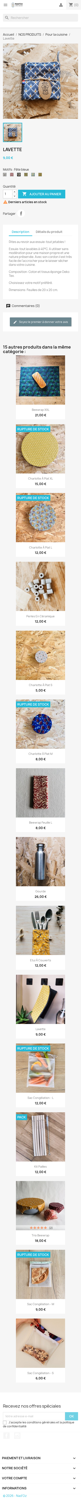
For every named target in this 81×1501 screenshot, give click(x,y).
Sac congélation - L (40, 1098)
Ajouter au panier (41, 194)
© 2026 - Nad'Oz (15, 1496)
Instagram (17, 1435)
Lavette (41, 1029)
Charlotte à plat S (40, 685)
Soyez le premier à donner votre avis (43, 322)
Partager (21, 213)
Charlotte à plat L (40, 547)
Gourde (40, 891)
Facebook (6, 1435)
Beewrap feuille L (40, 822)
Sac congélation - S (40, 1373)
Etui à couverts (40, 960)
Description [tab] (20, 232)
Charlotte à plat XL (40, 478)
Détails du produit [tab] (49, 232)
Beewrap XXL (40, 410)
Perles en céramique (40, 616)
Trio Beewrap (40, 1235)
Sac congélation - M (40, 1304)
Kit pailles (40, 1166)
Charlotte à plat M (40, 754)
